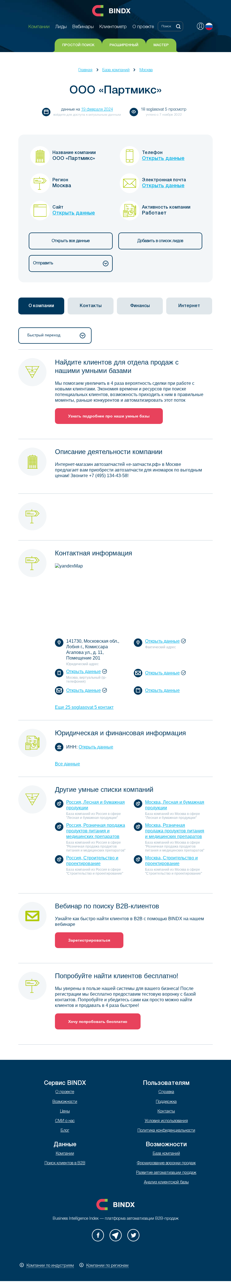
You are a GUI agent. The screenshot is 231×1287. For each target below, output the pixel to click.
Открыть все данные (71, 241)
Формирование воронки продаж (166, 1163)
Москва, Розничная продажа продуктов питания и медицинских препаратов (174, 831)
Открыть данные (163, 158)
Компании (65, 1154)
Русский (209, 26)
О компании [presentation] (41, 306)
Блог (65, 1130)
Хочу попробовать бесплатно (97, 1021)
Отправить (43, 263)
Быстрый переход (43, 335)
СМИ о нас (65, 1121)
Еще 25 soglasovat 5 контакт (84, 707)
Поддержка (166, 1102)
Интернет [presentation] (189, 306)
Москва (146, 70)
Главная (85, 70)
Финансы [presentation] (140, 306)
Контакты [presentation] (91, 306)
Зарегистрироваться (89, 940)
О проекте (64, 1092)
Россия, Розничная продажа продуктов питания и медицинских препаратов (95, 831)
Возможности (64, 1102)
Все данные (67, 763)
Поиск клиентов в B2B (65, 1163)
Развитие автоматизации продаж (166, 1173)
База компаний (116, 70)
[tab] (41, 306)
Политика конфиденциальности (166, 1130)
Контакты (166, 1111)
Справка (166, 1092)
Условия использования (166, 1121)
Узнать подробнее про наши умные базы (109, 416)
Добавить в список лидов (160, 241)
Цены (65, 1111)
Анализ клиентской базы (166, 1182)
